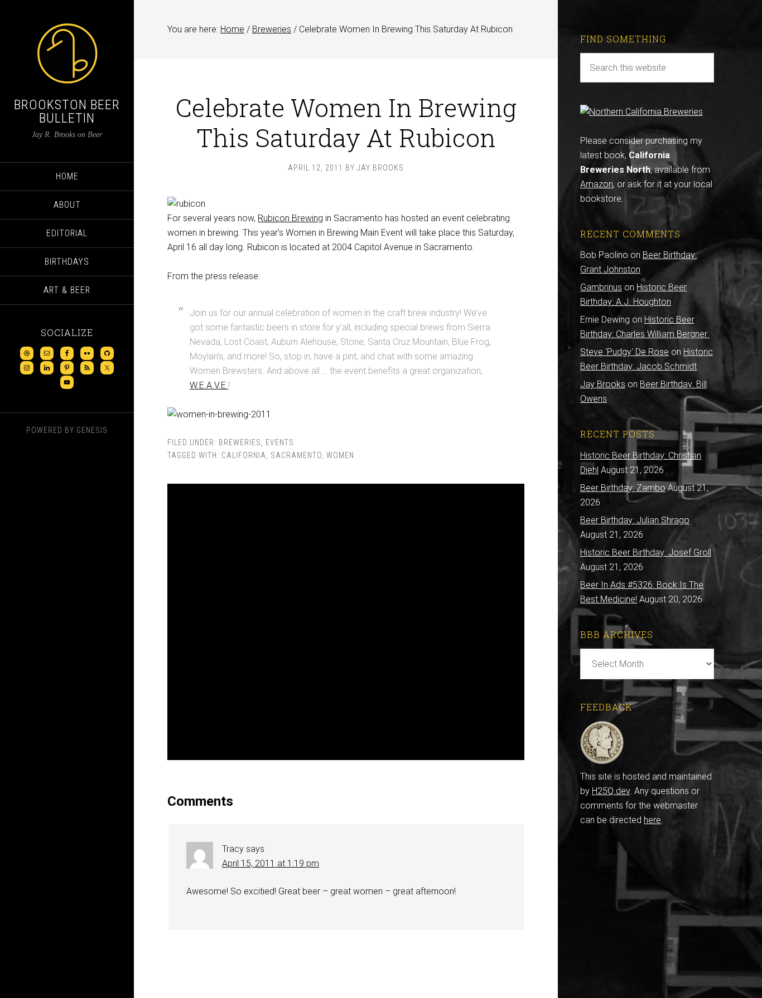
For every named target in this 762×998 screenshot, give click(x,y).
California (243, 455)
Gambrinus (601, 287)
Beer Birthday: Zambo (622, 488)
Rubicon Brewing (290, 218)
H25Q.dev (611, 791)
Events (280, 442)
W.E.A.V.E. (209, 385)
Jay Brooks (602, 384)
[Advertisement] (346, 621)
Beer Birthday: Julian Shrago (634, 520)
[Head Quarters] (602, 762)
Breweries (240, 442)
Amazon (596, 184)
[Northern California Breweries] (641, 111)
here (652, 820)
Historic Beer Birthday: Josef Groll (645, 552)
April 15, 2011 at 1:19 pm (270, 863)
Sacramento (296, 455)
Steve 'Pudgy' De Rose (624, 352)
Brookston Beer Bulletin (67, 111)
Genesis (92, 430)
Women (340, 455)
